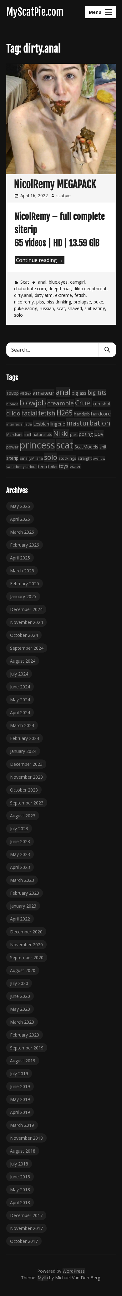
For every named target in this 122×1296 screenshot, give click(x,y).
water (75, 466)
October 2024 (24, 635)
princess (37, 445)
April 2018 (20, 1202)
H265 (65, 413)
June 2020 (20, 996)
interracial (14, 424)
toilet (53, 466)
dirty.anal (23, 295)
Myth (43, 1278)
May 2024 (20, 700)
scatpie (63, 195)
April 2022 (20, 919)
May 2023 (20, 854)
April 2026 (20, 519)
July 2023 (19, 829)
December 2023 (26, 764)
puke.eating (25, 308)
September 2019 (26, 1048)
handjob (82, 414)
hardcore (101, 413)
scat (61, 308)
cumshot (101, 404)
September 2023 (26, 803)
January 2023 (23, 906)
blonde (12, 404)
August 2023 (22, 816)
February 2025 (24, 584)
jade (28, 424)
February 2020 (24, 1035)
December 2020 (26, 932)
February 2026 (24, 545)
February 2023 (24, 893)
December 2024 (26, 609)
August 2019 (22, 1061)
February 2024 (24, 738)
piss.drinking (59, 302)
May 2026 (20, 506)
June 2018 (20, 1177)
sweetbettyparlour (21, 466)
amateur (43, 392)
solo (18, 315)
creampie (60, 403)
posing (86, 434)
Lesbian (41, 423)
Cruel (83, 402)
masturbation (88, 422)
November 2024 (26, 622)
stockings (67, 458)
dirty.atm (44, 295)
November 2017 (26, 1228)
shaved (75, 308)
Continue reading (40, 260)
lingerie (57, 424)
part (74, 434)
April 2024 (20, 712)
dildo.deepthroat (90, 289)
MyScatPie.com (35, 12)
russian (47, 308)
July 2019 (19, 1073)
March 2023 (22, 880)
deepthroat (59, 289)
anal (42, 282)
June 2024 (20, 687)
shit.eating (94, 308)
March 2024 (22, 725)
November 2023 (26, 777)
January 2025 (23, 596)
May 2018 (20, 1190)
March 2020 (22, 1022)
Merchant (14, 434)
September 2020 (26, 957)
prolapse (82, 302)
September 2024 (26, 648)
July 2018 (19, 1164)
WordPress (74, 1271)
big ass (79, 393)
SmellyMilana (31, 458)
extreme (63, 295)
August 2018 (22, 1151)
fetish (80, 295)
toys (64, 466)
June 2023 (20, 841)
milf (27, 434)
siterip (12, 458)
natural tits (42, 434)
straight (85, 458)
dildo (13, 413)
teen (42, 466)
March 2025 (22, 571)
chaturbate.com (30, 289)
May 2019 (20, 1099)
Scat (24, 282)
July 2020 (19, 983)
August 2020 (22, 970)
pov (99, 433)
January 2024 (23, 751)
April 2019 (20, 1112)
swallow (99, 458)
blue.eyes (58, 282)
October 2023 (24, 790)
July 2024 (19, 674)
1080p (12, 393)
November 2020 (26, 945)
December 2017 (26, 1215)
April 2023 (20, 867)
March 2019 (22, 1125)
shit (102, 447)
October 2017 (24, 1241)
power (12, 447)
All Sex (25, 393)
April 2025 (20, 558)
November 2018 (26, 1138)
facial (29, 413)
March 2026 (22, 532)
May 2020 (20, 1009)
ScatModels (86, 447)
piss (40, 302)
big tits (97, 392)
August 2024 (22, 661)
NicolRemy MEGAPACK (55, 184)
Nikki (61, 433)
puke (98, 302)
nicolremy (24, 302)
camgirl (77, 282)
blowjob (33, 403)
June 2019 (20, 1086)
